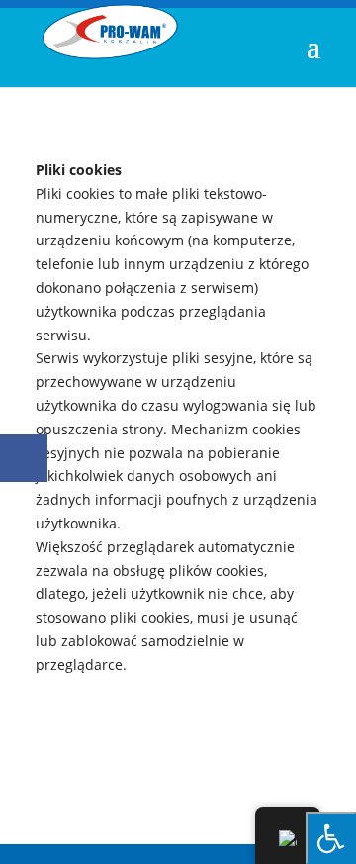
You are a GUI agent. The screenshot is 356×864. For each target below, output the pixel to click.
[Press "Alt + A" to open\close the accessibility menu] (331, 838)
